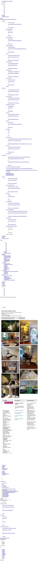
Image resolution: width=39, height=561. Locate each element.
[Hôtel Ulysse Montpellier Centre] (10, 326)
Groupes (3, 15)
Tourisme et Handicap (5, 473)
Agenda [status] (3, 543)
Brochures (3, 472)
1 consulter (19, 315)
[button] (20, 54)
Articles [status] (3, 542)
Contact (3, 471)
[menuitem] (21, 54)
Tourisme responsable (5, 16)
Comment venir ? (3, 481)
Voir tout (4, 307)
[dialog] (19, 555)
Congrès (5, 251)
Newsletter (4, 474)
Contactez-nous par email (19, 410)
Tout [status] (3, 541)
